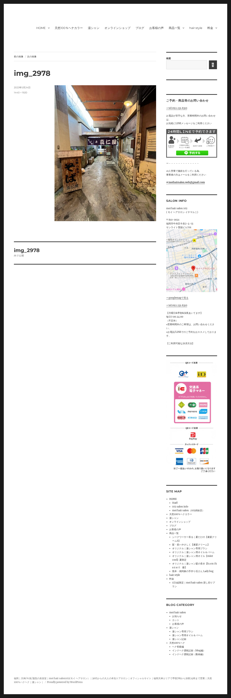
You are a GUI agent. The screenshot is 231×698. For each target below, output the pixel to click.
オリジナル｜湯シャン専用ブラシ (189, 548)
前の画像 (18, 56)
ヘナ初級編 (178, 646)
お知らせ (177, 616)
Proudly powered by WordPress (65, 682)
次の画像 (31, 56)
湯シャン (93, 28)
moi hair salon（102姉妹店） (188, 510)
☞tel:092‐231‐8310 (176, 108)
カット (175, 620)
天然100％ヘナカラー (69, 28)
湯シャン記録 (179, 639)
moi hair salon (177, 612)
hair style (195, 28)
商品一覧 (174, 28)
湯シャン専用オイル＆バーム (187, 635)
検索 (168, 58)
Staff (175, 502)
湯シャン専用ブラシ (182, 631)
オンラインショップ (117, 28)
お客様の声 (156, 28)
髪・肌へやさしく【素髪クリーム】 (191, 544)
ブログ (140, 28)
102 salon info (180, 506)
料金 (210, 28)
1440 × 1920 (20, 92)
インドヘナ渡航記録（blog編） (188, 650)
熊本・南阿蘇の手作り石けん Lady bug (192, 571)
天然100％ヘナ (177, 642)
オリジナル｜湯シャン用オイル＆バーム (193, 552)
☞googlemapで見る (177, 297)
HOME (41, 28)
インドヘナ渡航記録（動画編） (188, 654)
